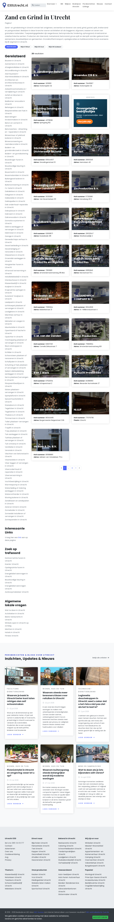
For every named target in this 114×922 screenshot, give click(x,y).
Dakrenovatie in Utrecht (15, 217)
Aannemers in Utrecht (14, 64)
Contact (108, 4)
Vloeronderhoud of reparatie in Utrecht (13, 470)
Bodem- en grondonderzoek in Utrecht (17, 149)
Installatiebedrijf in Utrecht (16, 276)
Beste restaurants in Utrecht (14, 618)
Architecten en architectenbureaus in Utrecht (14, 83)
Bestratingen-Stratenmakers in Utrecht (16, 118)
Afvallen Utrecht (39, 857)
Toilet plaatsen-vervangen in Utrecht (16, 423)
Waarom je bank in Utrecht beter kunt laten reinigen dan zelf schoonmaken (21, 700)
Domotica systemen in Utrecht (15, 222)
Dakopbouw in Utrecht (15, 210)
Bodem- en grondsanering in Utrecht (16, 155)
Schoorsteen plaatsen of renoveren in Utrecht (16, 357)
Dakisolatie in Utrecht (14, 198)
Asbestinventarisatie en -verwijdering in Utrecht (16, 90)
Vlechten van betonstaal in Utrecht (17, 455)
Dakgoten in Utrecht (14, 194)
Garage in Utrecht (13, 236)
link (19, 537)
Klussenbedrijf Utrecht (14, 874)
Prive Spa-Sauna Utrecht (96, 877)
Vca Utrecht (37, 877)
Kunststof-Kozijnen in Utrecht (14, 297)
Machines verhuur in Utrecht (13, 316)
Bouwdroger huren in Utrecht (14, 161)
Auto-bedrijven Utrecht (68, 874)
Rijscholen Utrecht (40, 843)
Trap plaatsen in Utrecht (16, 431)
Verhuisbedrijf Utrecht (68, 863)
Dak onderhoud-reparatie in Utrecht (16, 206)
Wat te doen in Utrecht (15, 610)
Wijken (68, 4)
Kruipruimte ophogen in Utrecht (15, 291)
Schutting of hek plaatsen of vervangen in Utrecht (16, 366)
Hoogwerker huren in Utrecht (14, 266)
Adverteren (10, 848)
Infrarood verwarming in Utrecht (15, 272)
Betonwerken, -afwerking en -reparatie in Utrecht (16, 130)
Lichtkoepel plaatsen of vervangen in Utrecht (15, 307)
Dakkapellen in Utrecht (15, 201)
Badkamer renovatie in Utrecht (15, 102)
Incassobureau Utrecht (95, 880)
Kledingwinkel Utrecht (41, 880)
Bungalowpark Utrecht (95, 865)
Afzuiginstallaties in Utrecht (17, 67)
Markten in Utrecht (13, 629)
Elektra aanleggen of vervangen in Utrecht (14, 228)
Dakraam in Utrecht (13, 214)
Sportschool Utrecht (41, 888)
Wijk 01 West (25, 47)
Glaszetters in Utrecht (14, 255)
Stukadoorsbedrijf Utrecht (69, 860)
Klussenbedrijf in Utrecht (15, 283)
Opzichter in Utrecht (14, 336)
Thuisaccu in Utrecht (14, 415)
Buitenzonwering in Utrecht (17, 185)
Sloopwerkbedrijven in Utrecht (14, 384)
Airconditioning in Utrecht (16, 70)
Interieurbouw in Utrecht (15, 280)
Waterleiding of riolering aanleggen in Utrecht (15, 489)
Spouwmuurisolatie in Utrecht (14, 400)
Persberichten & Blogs (89, 5)
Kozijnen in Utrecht (13, 286)
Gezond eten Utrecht (41, 860)
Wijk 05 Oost (39, 47)
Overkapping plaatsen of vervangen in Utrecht (16, 341)
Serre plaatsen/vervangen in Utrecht (16, 378)
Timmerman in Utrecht (15, 418)
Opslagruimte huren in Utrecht (14, 569)
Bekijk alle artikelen (100, 658)
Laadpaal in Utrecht (13, 302)
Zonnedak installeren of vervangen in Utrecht (15, 515)
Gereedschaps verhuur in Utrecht (16, 241)
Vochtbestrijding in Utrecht (17, 481)
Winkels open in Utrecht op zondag (17, 624)
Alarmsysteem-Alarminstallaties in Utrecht (17, 75)
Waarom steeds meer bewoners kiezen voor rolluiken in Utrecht (55, 695)
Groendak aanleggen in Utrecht (15, 260)
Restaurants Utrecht (67, 843)
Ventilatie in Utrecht (13, 447)
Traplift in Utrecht (13, 427)
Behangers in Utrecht (14, 107)
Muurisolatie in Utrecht (15, 327)
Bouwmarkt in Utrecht (14, 172)
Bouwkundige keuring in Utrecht (15, 167)
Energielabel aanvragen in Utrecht (16, 575)
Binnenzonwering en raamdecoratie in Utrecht (16, 143)
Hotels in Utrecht (12, 632)
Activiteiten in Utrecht (14, 613)
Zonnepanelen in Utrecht (16, 519)
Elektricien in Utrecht (14, 233)
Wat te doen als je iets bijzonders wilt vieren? (91, 771)
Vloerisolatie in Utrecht (15, 459)
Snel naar (51, 4)
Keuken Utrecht (38, 874)
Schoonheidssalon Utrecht (69, 848)
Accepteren (100, 917)
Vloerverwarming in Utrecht (13, 477)
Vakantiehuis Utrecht (94, 863)
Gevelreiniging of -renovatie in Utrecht (14, 250)
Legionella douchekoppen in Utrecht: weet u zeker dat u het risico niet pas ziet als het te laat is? (92, 701)
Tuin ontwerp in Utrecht (15, 443)
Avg (6, 857)
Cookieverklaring (12, 854)
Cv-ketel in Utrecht (13, 188)
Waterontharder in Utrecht (17, 494)
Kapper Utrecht (39, 851)
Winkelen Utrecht (92, 843)
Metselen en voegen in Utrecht (15, 322)
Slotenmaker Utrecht (67, 894)
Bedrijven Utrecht (76, 5)
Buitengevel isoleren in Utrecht (14, 180)
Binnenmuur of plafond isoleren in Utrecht (15, 136)
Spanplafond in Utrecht (15, 395)
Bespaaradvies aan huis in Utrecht (16, 112)
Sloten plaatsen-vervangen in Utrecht (14, 391)
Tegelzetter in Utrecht (14, 411)
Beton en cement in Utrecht (13, 124)
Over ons (9, 851)
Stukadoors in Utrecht (14, 405)
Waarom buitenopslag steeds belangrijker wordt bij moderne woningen (56, 774)
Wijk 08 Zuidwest (55, 47)
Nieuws (100, 4)
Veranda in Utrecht (13, 450)
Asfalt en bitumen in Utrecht (13, 96)
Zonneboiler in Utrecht (15, 510)
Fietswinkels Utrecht (40, 846)
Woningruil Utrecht (93, 874)
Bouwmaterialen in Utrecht (16, 175)
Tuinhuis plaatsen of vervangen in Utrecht (14, 439)
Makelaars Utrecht (13, 888)
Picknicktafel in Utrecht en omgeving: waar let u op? (20, 772)
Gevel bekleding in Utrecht (16, 245)
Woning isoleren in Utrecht (16, 497)
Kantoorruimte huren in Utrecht (15, 559)
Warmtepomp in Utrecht (16, 484)
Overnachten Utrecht (94, 860)
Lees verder (14, 734)
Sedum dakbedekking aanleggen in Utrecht (14, 372)
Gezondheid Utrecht (40, 854)
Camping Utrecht (92, 857)
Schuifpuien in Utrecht (14, 361)
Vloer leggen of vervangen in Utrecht (16, 464)
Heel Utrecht (11, 47)
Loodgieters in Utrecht (14, 311)
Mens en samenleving (89, 766)
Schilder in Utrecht (13, 352)
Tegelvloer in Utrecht (14, 408)
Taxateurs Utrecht (13, 880)
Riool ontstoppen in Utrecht (13, 347)
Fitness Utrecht (11, 635)
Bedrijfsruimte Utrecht (95, 883)
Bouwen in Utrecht (13, 60)
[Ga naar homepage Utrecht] (14, 5)
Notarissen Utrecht (13, 877)
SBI (61, 4)
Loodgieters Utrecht (67, 857)
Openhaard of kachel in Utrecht (15, 332)
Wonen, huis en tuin (53, 689)
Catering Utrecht (65, 846)
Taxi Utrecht (37, 848)
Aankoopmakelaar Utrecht (17, 592)
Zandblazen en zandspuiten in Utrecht (17, 502)
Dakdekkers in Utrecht (15, 191)
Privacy (8, 860)
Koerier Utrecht (12, 564)
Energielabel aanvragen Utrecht (15, 587)
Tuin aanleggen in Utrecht (16, 434)
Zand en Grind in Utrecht (15, 507)
